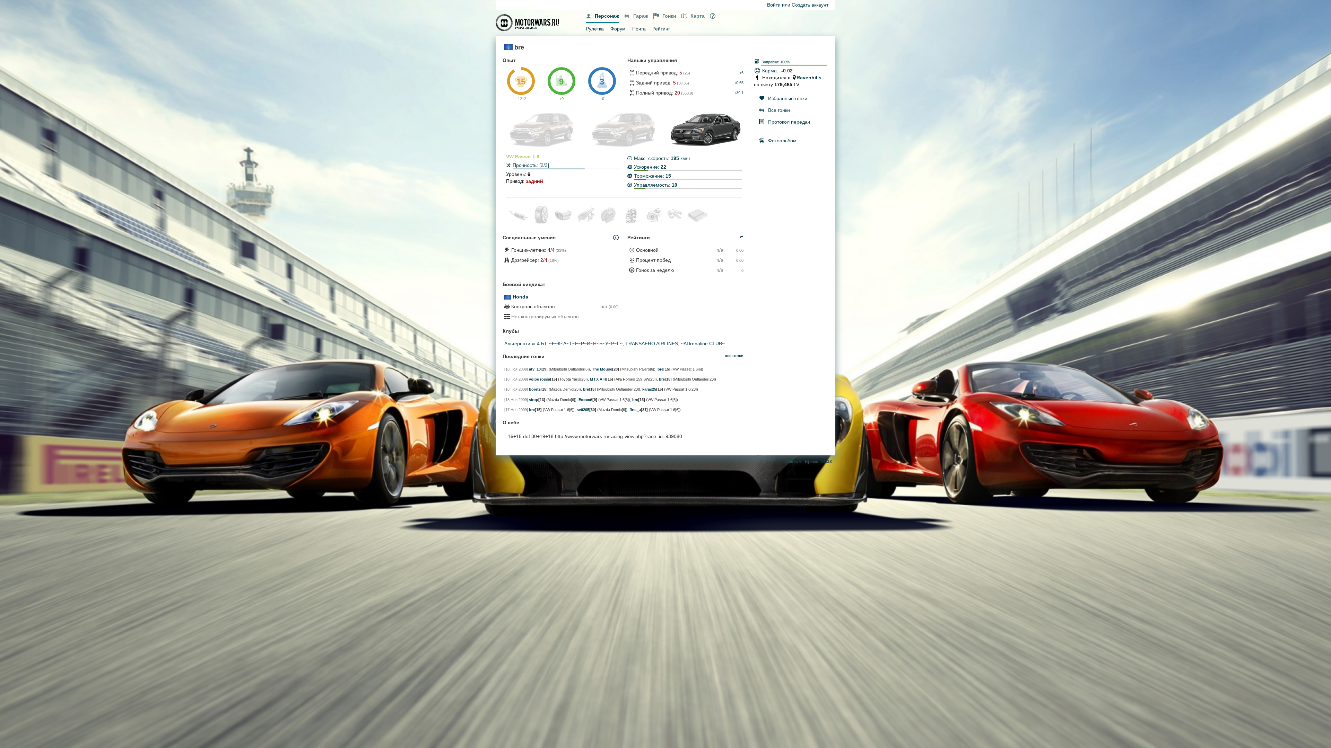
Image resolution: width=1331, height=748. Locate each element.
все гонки (734, 356)
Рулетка (595, 29)
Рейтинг (661, 29)
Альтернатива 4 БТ (525, 343)
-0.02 (787, 70)
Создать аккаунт (810, 5)
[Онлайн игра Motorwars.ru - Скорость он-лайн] (528, 22)
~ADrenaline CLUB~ (703, 343)
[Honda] (507, 297)
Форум (618, 29)
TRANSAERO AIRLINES (651, 343)
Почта (639, 29)
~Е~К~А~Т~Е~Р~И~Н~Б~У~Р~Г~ (586, 343)
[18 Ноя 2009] (516, 369)
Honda (520, 297)
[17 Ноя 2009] (516, 410)
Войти (774, 5)
